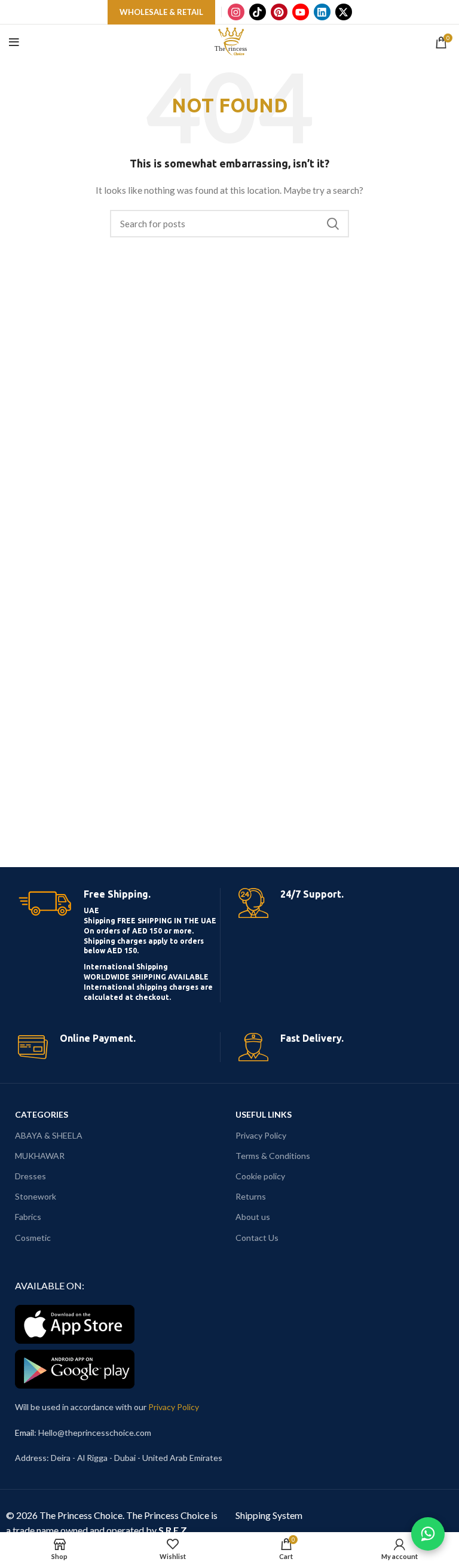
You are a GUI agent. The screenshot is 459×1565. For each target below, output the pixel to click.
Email (24, 1432)
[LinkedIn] (322, 12)
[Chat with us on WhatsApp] (428, 1534)
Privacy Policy (260, 1135)
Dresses (30, 1176)
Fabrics (28, 1217)
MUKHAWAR (40, 1156)
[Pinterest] (279, 12)
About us (252, 1217)
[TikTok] (257, 12)
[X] (343, 12)
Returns (250, 1196)
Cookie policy (260, 1176)
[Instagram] (236, 12)
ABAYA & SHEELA (48, 1135)
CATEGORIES (41, 1114)
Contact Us (257, 1238)
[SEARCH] (333, 223)
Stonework (35, 1196)
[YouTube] (300, 12)
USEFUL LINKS (263, 1114)
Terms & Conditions (272, 1156)
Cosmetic (33, 1238)
